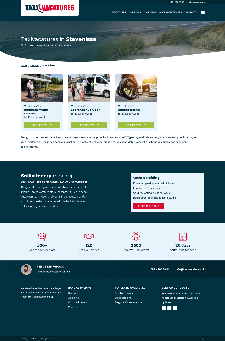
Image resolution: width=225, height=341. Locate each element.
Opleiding (73, 297)
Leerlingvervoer (124, 293)
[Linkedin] (169, 308)
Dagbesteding (123, 297)
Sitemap (24, 339)
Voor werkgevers (77, 302)
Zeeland (34, 65)
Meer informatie (148, 205)
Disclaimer (34, 339)
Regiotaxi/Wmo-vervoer (129, 302)
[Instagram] (175, 308)
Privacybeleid (46, 339)
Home (24, 65)
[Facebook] (164, 308)
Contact (72, 307)
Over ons (73, 293)
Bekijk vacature (42, 125)
